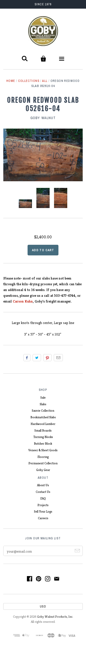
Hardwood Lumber (43, 424)
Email (58, 357)
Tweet (37, 357)
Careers (43, 518)
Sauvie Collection (43, 411)
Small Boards (43, 430)
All (44, 81)
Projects (43, 505)
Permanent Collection (43, 463)
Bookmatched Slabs (43, 417)
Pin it (47, 357)
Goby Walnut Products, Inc (55, 617)
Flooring (43, 457)
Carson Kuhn (23, 301)
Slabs (43, 404)
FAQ (43, 498)
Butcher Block (43, 444)
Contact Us (43, 492)
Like (26, 357)
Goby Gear (43, 470)
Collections (28, 81)
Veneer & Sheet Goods (43, 450)
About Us (43, 485)
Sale (43, 397)
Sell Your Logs (43, 511)
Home (10, 81)
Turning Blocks (43, 437)
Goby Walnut (43, 117)
